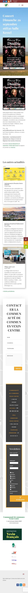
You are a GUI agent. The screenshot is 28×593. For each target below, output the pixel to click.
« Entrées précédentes (8, 291)
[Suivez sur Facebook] (4, 1)
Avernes (13, 147)
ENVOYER (18, 368)
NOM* (11, 466)
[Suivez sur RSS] (9, 1)
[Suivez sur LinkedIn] (6, 1)
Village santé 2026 (9, 267)
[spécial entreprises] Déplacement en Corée (13, 224)
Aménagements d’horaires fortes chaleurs (13, 184)
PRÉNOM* (12, 460)
